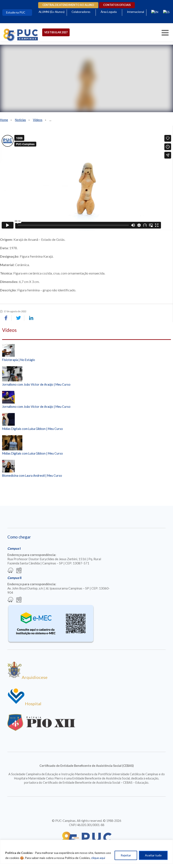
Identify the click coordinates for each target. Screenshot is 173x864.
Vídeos (37, 120)
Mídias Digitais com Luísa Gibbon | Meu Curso (32, 429)
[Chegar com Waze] (10, 570)
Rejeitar (126, 855)
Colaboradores (81, 11)
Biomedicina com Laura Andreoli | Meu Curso (32, 475)
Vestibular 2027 (56, 32)
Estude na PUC (15, 12)
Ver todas (86, 486)
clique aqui (98, 858)
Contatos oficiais (117, 5)
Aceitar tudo (153, 855)
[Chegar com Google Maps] (19, 570)
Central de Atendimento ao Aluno (68, 5)
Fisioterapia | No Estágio (18, 360)
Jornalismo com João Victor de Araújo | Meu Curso (36, 384)
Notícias (20, 120)
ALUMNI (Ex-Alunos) (52, 11)
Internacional (135, 11)
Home (4, 120)
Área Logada (109, 11)
